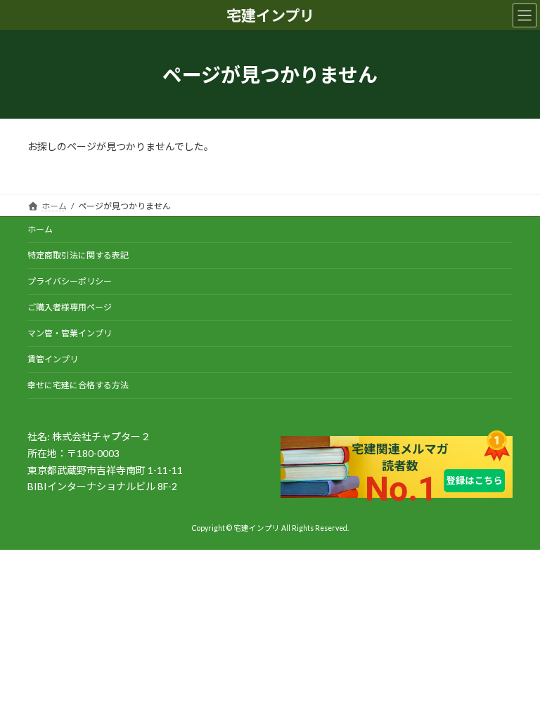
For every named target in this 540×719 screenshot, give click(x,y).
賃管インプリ (52, 359)
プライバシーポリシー (69, 281)
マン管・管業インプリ (69, 333)
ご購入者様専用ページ (69, 307)
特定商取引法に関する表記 (78, 255)
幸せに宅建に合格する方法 (78, 385)
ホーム (40, 229)
